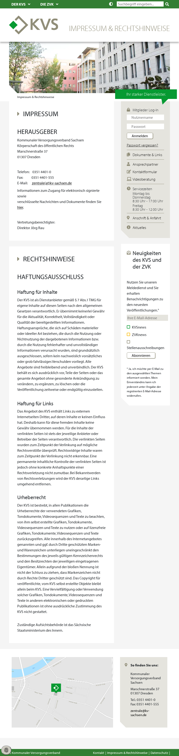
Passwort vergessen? (142, 145)
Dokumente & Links (147, 154)
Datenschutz (159, 752)
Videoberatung (144, 179)
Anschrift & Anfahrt (147, 218)
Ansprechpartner (145, 164)
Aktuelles (139, 227)
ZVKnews (139, 334)
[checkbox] (129, 327)
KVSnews (139, 327)
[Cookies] (6, 750)
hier (20, 207)
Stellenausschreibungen (145, 347)
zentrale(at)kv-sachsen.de (52, 183)
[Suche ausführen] (167, 4)
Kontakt (98, 752)
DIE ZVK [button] (47, 4)
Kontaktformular (145, 171)
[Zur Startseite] (33, 24)
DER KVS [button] (18, 4)
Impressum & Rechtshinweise (127, 752)
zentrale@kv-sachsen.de (146, 713)
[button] (112, 4)
